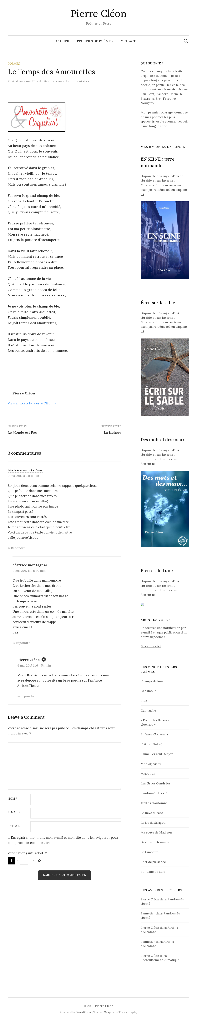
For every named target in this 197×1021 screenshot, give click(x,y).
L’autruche (148, 710)
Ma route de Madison (156, 832)
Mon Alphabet (151, 764)
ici (153, 464)
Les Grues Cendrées (155, 783)
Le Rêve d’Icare (152, 813)
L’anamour (148, 691)
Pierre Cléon (98, 13)
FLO (144, 701)
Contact (127, 41)
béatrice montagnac (25, 470)
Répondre (18, 548)
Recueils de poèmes (95, 41)
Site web (15, 826)
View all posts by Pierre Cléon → (32, 403)
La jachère (112, 432)
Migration (148, 773)
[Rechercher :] (186, 41)
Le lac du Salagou (153, 822)
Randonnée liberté (154, 793)
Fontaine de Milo (153, 871)
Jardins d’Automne (154, 803)
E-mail (14, 812)
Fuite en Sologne (153, 744)
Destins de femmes (155, 842)
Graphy (109, 1012)
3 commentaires (77, 81)
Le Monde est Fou (22, 432)
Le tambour (149, 852)
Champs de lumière (155, 681)
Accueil (63, 41)
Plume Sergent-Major (157, 754)
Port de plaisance (153, 862)
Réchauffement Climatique (160, 960)
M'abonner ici (151, 646)
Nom (12, 798)
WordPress (83, 1012)
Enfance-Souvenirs (155, 734)
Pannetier (148, 913)
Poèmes (14, 63)
